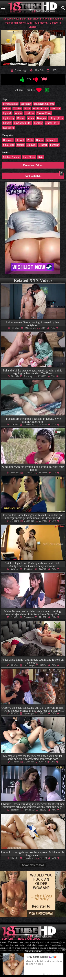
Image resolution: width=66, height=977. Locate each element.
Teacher (17, 108)
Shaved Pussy (44, 113)
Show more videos (33, 865)
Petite (27, 108)
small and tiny (40, 108)
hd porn (7, 122)
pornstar (38, 122)
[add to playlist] (47, 90)
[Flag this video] (43, 79)
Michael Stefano (11, 157)
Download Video (33, 165)
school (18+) (52, 122)
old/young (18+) (22, 122)
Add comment (43, 175)
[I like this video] (22, 79)
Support (7, 938)
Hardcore (29, 113)
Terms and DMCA (29, 938)
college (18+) (56, 118)
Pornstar (54, 144)
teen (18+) (8, 127)
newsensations (10, 103)
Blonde (21, 118)
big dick (7, 113)
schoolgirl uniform (44, 103)
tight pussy (8, 118)
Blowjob (41, 118)
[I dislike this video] (35, 79)
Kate (40, 157)
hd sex (30, 118)
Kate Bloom (29, 157)
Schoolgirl (26, 103)
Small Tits (8, 144)
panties (18, 113)
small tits (55, 108)
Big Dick (31, 144)
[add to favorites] (39, 90)
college (6, 108)
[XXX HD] (33, 8)
